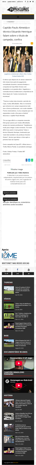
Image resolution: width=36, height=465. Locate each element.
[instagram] (28, 1)
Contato (20, 1)
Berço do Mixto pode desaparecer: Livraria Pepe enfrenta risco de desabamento (22, 439)
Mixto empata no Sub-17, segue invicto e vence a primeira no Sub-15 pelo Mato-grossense (23, 343)
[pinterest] (33, 1)
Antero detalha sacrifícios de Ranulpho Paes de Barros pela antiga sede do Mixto (23, 415)
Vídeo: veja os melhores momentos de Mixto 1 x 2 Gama (23, 305)
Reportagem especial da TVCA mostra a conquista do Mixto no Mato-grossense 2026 (23, 325)
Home (4, 22)
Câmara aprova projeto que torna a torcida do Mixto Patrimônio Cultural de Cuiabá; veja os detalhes (23, 403)
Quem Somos (12, 1)
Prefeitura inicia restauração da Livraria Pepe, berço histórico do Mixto (23, 427)
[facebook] (25, 1)
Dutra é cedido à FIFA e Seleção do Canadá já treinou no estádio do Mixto (22, 289)
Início (4, 1)
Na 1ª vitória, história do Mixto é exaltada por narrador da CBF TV (23, 315)
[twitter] (30, 1)
